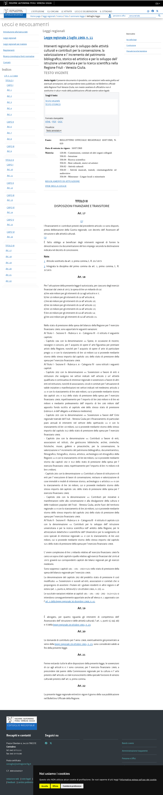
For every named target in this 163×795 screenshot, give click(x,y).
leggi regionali (49, 16)
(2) (45, 237)
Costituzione (131, 45)
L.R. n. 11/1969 (11, 75)
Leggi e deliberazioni (86, 11)
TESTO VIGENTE (52, 101)
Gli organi (52, 11)
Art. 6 (9, 126)
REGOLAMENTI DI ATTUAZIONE (62, 181)
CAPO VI (11, 232)
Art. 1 (9, 90)
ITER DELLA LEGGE (55, 186)
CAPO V (10, 219)
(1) (81, 221)
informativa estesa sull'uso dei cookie (138, 779)
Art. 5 (9, 114)
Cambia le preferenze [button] (72, 786)
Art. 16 (10, 236)
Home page (35, 16)
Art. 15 (10, 224)
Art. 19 (9, 262)
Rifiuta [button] (55, 786)
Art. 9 (9, 151)
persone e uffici (119, 16)
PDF (54, 121)
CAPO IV (11, 207)
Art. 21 (9, 274)
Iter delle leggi (131, 39)
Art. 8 (9, 138)
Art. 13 (10, 200)
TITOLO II (9, 160)
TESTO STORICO (53, 104)
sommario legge (77, 16)
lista (66, 16)
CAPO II (10, 122)
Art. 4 (9, 108)
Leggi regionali (9, 38)
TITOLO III (9, 245)
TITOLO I (9, 80)
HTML (48, 121)
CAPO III (10, 146)
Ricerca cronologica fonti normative (18, 56)
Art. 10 (10, 169)
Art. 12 (10, 187)
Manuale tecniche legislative (136, 51)
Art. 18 (9, 256)
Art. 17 (9, 250)
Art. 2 (9, 96)
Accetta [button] (44, 786)
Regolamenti (9, 50)
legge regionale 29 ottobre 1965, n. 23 (72, 624)
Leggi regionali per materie (15, 44)
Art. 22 (9, 281)
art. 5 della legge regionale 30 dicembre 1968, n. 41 (70, 601)
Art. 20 (9, 268)
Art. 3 (9, 102)
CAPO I (10, 85)
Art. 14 (10, 212)
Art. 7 (9, 132)
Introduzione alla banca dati (15, 31)
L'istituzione (37, 11)
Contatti (7, 62)
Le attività (66, 11)
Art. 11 (10, 175)
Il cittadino (106, 11)
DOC (60, 121)
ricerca (60, 16)
